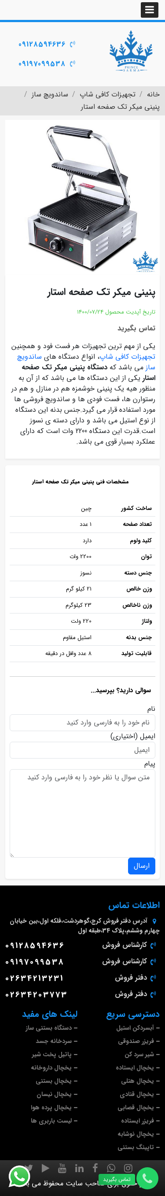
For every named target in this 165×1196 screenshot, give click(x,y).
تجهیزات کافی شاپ (127, 356)
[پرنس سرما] (130, 51)
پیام (149, 764)
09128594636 (42, 44)
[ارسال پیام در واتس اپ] (24, 1176)
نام (151, 709)
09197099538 (42, 63)
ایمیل (147, 736)
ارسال (142, 865)
